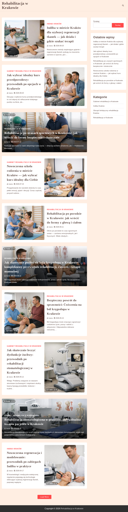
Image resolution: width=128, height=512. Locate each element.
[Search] (123, 5)
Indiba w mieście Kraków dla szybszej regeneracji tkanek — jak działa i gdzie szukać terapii (108, 44)
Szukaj (96, 21)
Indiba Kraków (54, 24)
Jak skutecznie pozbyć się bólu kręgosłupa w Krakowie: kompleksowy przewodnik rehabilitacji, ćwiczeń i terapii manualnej (42, 267)
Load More (44, 497)
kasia (51, 46)
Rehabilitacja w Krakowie (15, 5)
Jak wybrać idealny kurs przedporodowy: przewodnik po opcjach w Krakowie (105, 54)
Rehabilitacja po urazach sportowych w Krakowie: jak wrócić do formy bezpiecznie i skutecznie (107, 63)
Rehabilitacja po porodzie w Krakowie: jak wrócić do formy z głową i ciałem (64, 218)
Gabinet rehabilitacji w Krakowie (24, 71)
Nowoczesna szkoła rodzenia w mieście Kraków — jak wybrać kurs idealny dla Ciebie (107, 73)
